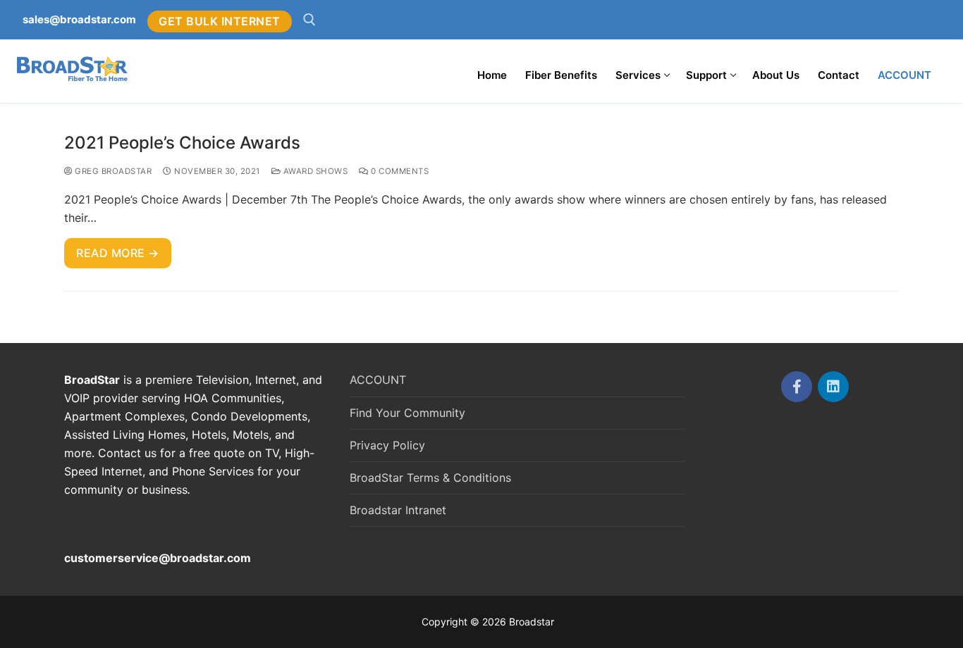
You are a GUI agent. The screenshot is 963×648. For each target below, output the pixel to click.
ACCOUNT (378, 380)
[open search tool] (309, 19)
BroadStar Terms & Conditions (430, 478)
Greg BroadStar (112, 171)
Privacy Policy (387, 445)
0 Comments (399, 171)
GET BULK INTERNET (220, 21)
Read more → (117, 253)
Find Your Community (407, 413)
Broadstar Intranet (398, 510)
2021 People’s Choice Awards (182, 142)
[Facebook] (796, 386)
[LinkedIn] (833, 386)
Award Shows (314, 171)
